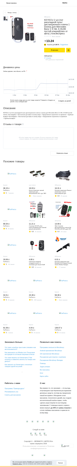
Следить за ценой (64, 101)
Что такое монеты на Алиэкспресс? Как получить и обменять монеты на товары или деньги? (20, 359)
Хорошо (60, 463)
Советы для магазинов (13, 395)
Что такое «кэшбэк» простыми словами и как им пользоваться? (20, 348)
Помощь (43, 363)
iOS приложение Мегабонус (49, 354)
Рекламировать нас (11, 392)
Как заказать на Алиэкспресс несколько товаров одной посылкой (18, 365)
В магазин (54, 50)
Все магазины (45, 370)
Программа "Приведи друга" (15, 388)
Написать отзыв (62, 153)
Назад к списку (12, 12)
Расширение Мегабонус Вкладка (51, 360)
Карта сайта (44, 376)
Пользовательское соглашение (34, 446)
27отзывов (47, 58)
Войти (65, 3)
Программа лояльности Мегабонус (52, 347)
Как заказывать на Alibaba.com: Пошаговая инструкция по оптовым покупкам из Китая (20, 353)
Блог (41, 373)
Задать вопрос (45, 366)
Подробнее (64, 44)
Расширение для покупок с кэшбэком (53, 357)
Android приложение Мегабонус (51, 350)
